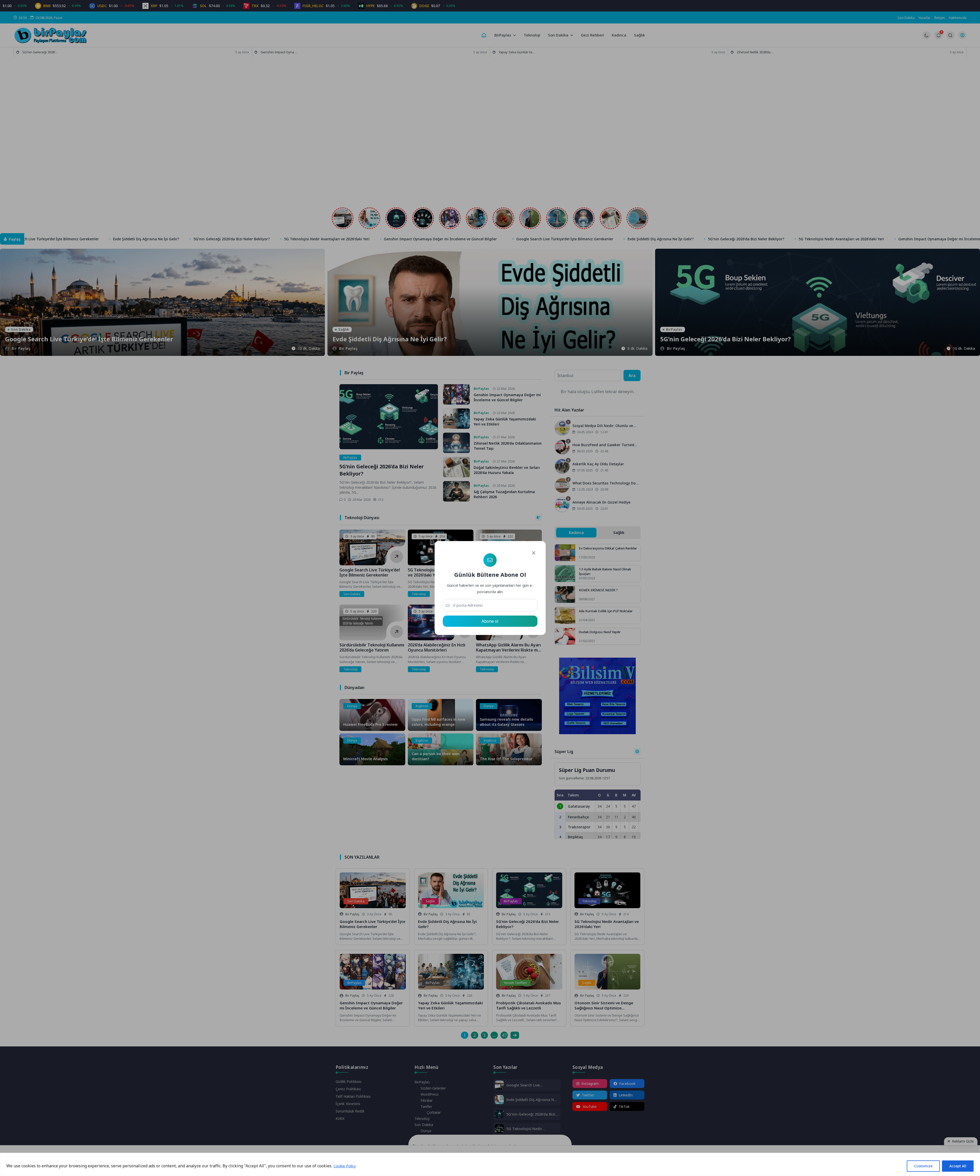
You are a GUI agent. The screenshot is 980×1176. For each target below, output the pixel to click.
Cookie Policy (345, 1166)
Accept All (957, 1166)
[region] (490, 1164)
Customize (923, 1166)
